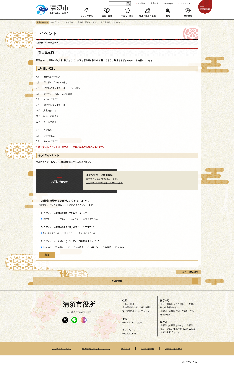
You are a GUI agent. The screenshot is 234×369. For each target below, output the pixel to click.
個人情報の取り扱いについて (96, 348)
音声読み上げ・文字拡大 (147, 3)
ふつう (69, 233)
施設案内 (69, 22)
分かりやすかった (51, 233)
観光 (168, 15)
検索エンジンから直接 (100, 247)
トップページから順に (53, 247)
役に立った (48, 219)
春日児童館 (105, 22)
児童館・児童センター (86, 22)
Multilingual (168, 3)
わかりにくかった (87, 233)
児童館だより (68, 162)
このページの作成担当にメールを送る (104, 182)
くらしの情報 (86, 15)
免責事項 (125, 348)
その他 (120, 247)
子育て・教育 (127, 15)
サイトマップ (184, 3)
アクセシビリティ (173, 348)
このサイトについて (61, 348)
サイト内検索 (77, 247)
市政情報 (188, 15)
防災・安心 (107, 15)
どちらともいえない (69, 219)
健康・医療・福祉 (147, 15)
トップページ (55, 22)
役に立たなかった (94, 219)
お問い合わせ (147, 348)
